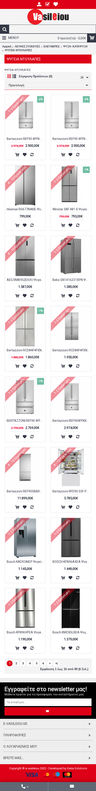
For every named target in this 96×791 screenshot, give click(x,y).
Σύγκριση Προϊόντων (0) (35, 76)
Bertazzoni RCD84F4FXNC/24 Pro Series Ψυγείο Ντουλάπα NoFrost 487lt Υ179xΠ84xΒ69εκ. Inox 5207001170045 (26, 350)
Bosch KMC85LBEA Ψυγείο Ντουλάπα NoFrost (71, 632)
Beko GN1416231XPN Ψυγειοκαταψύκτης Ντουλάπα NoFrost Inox (71, 280)
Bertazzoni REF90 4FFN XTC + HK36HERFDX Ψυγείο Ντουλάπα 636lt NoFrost (26, 139)
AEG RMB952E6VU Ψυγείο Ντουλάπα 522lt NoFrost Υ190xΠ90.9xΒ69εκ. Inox (26, 280)
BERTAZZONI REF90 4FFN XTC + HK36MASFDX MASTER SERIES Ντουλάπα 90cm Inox (26, 420)
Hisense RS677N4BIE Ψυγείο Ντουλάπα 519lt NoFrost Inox (26, 209)
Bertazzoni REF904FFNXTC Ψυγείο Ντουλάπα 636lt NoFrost (71, 420)
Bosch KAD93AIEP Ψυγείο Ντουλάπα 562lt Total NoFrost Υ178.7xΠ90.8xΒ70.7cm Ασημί (26, 561)
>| (56, 663)
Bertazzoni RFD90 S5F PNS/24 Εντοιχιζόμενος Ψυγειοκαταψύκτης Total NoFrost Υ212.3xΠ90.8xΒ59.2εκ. (71, 491)
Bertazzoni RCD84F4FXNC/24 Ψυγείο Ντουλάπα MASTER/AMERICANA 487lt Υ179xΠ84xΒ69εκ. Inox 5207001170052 (71, 350)
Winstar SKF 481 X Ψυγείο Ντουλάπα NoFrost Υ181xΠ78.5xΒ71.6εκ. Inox (71, 209)
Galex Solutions (77, 768)
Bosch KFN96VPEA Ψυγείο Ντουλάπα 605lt (26, 632)
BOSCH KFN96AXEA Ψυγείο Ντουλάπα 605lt (71, 561)
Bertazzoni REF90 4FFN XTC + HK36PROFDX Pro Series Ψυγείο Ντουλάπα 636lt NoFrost (71, 139)
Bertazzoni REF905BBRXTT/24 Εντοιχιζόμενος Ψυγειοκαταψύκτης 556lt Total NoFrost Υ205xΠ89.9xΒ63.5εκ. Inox (26, 491)
